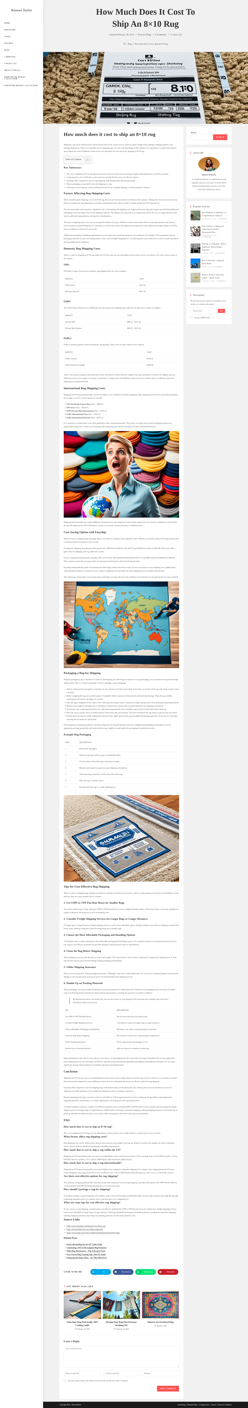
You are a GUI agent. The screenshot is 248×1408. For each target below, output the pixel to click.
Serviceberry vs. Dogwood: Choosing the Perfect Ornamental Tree (213, 229)
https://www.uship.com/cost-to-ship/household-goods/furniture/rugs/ (93, 1233)
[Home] (124, 44)
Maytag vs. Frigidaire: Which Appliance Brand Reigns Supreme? (214, 247)
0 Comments (160, 34)
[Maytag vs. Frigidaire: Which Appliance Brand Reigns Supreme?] (195, 248)
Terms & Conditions (225, 1405)
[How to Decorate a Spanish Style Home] (195, 263)
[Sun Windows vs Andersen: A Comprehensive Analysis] (195, 215)
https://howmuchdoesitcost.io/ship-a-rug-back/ (85, 1229)
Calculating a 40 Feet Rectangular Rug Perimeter (87, 1248)
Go (221, 311)
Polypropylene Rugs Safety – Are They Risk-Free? (87, 1258)
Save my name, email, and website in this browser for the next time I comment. (98, 1381)
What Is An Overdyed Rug (160, 1322)
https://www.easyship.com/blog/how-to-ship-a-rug (86, 1226)
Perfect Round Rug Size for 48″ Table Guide (84, 1244)
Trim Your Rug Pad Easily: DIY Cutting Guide (82, 1323)
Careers (213, 1405)
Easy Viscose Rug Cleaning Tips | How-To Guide (86, 1254)
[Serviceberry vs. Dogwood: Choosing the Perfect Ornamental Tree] (195, 231)
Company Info (204, 1405)
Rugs (149, 34)
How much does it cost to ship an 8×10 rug (151, 44)
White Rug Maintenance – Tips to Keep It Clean (86, 1251)
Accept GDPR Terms (202, 318)
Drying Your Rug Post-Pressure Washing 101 (121, 1323)
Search (193, 132)
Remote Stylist (21, 10)
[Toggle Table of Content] (86, 159)
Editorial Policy (192, 1405)
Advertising (181, 1405)
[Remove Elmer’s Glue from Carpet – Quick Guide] (195, 277)
